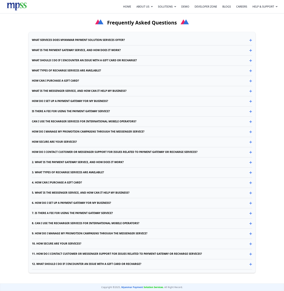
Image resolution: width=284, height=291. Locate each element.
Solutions (165, 6)
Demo (185, 6)
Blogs (226, 6)
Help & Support (263, 6)
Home (127, 6)
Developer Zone (206, 6)
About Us (142, 6)
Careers (241, 6)
